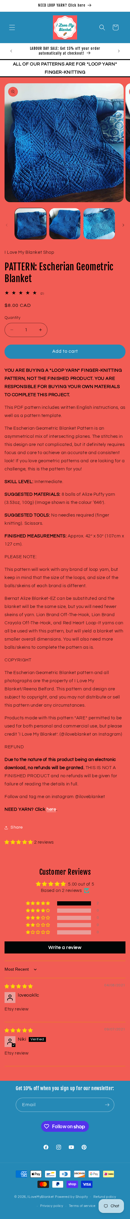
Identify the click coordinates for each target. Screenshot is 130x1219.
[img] (19, 986)
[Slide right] (123, 225)
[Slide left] (6, 225)
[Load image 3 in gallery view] (99, 224)
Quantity (12, 318)
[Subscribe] (107, 1105)
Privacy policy (51, 1206)
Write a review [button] (64, 947)
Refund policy (104, 1196)
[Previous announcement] (11, 51)
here (51, 809)
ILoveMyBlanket (41, 1196)
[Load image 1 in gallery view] (30, 224)
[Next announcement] (118, 51)
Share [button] (17, 827)
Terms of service (82, 1206)
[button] (12, 27)
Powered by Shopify (71, 1196)
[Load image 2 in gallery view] (65, 224)
